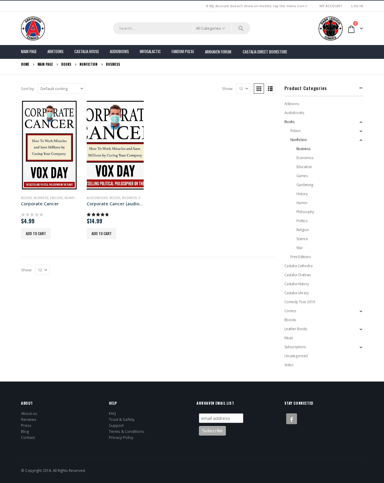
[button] (259, 88)
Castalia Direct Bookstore (265, 52)
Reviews (28, 419)
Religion (302, 229)
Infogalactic (150, 51)
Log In (357, 6)
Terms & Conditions (126, 431)
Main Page (29, 51)
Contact (28, 437)
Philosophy (305, 211)
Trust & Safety (122, 419)
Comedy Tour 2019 (299, 301)
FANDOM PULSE (183, 51)
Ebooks (56, 198)
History (302, 193)
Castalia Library (296, 292)
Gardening (304, 184)
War (299, 247)
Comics (290, 310)
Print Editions (300, 256)
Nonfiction (74, 198)
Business (41, 198)
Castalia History (296, 283)
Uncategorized (296, 355)
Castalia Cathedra (298, 265)
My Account (331, 6)
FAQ (112, 413)
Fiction (295, 130)
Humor (302, 202)
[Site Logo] (33, 29)
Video (289, 364)
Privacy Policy (121, 437)
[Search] (241, 28)
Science (302, 238)
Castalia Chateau (297, 274)
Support (116, 425)
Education (304, 166)
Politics (302, 220)
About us (29, 413)
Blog (25, 431)
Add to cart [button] (36, 233)
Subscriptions (295, 346)
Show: (227, 88)
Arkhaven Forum (218, 52)
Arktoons (55, 51)
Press (26, 425)
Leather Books (296, 328)
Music (288, 337)
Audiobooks (119, 51)
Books (26, 198)
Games (302, 175)
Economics (305, 157)
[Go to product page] (49, 145)
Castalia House (86, 51)
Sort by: (28, 88)
